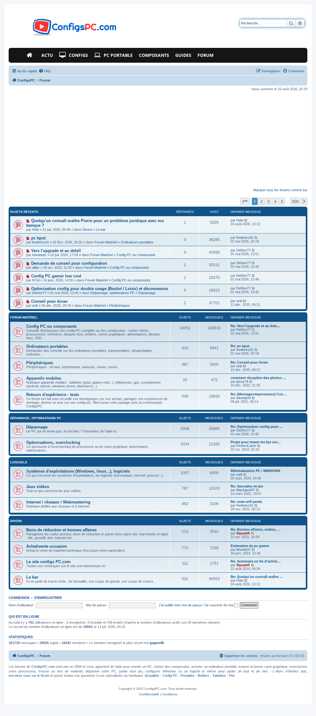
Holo (35, 229)
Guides (183, 55)
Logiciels (18, 462)
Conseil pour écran (49, 301)
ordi (35, 305)
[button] (244, 201)
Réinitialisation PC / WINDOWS (255, 471)
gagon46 (157, 643)
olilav (36, 267)
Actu (47, 55)
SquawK (243, 533)
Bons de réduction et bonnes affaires (61, 530)
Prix (232, 675)
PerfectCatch (246, 446)
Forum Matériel (105, 242)
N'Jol (36, 280)
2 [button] (261, 201)
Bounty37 (243, 549)
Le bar (101, 229)
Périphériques (119, 305)
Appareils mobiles (43, 378)
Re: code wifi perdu (246, 501)
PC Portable (118, 55)
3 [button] (268, 201)
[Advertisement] (158, 139)
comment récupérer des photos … (258, 378)
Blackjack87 (245, 490)
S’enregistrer (48, 598)
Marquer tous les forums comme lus (280, 190)
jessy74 (242, 381)
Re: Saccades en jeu (247, 486)
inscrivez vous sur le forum (29, 675)
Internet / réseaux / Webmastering (58, 502)
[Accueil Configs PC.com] (30, 55)
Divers (87, 229)
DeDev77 (243, 250)
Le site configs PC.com (48, 561)
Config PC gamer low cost (56, 276)
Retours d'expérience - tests (52, 394)
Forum (206, 55)
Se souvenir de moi (219, 605)
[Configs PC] (65, 29)
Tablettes (219, 675)
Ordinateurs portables (137, 242)
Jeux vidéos (37, 486)
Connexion (19, 598)
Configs (78, 55)
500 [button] (295, 201)
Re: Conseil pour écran (249, 362)
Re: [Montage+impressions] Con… (259, 394)
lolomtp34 (243, 398)
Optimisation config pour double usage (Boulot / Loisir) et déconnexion (99, 288)
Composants (154, 55)
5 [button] (282, 201)
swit (239, 474)
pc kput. (39, 238)
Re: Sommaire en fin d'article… (256, 561)
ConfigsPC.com (43, 666)
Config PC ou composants (136, 255)
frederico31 (40, 242)
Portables (188, 675)
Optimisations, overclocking (53, 442)
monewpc (39, 255)
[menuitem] (45, 71)
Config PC (169, 675)
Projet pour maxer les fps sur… (256, 442)
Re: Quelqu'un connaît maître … (257, 577)
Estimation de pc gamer (250, 546)
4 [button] (275, 201)
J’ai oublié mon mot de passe (180, 605)
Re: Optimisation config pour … (257, 426)
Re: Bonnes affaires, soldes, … (256, 529)
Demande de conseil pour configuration (69, 263)
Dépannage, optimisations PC (112, 293)
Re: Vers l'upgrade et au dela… (255, 326)
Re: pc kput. (240, 346)
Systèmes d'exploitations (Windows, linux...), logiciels (78, 471)
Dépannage (147, 293)
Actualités (152, 675)
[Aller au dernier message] (246, 220)
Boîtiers (203, 675)
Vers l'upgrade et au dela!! (56, 250)
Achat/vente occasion (46, 546)
